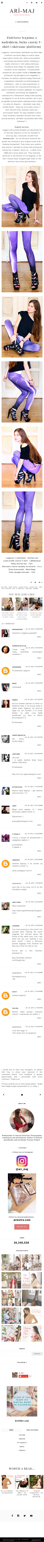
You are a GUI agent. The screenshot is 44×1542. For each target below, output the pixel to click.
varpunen (16, 754)
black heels (24, 587)
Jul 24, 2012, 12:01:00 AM (33, 805)
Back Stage (30, 569)
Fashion (8, 588)
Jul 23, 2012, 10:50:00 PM (33, 753)
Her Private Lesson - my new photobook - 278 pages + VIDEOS (8, 615)
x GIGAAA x (16, 834)
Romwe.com (35, 73)
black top (34, 587)
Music (22, 1446)
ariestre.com (22, 1220)
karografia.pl (36, 1540)
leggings (29, 588)
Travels (22, 1450)
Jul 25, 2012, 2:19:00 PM (33, 1008)
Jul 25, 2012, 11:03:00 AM (33, 991)
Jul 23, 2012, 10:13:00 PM (33, 737)
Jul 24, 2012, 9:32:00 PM (33, 925)
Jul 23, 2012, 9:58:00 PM (33, 683)
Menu (11, 1430)
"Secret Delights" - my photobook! (7, 1492)
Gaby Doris (16, 902)
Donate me (22, 1227)
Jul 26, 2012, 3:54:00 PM (33, 1026)
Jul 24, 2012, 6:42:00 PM (33, 902)
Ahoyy (14, 992)
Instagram (29, 1152)
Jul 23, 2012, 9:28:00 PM (33, 629)
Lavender (15, 926)
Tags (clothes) (32, 1430)
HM (14, 588)
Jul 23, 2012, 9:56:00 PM (33, 666)
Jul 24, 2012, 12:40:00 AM (33, 833)
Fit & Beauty (22, 1443)
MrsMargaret (17, 629)
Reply (39, 637)
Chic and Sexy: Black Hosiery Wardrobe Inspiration (36, 615)
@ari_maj (22, 1169)
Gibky (14, 806)
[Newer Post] (3, 1095)
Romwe (36, 588)
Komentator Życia (19, 646)
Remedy (15, 700)
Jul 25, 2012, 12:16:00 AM (33, 972)
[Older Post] (40, 1095)
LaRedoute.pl (35, 561)
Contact (22, 1148)
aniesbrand (16, 667)
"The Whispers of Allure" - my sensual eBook (22, 1493)
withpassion (17, 787)
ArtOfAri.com (22, 1421)
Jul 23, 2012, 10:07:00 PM (33, 699)
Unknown (16, 860)
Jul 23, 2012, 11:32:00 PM (33, 786)
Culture (22, 1435)
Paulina (15, 1008)
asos (6, 587)
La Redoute (20, 588)
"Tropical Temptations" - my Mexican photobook (36, 1493)
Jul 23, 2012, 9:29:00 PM (33, 648)
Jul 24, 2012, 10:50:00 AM (33, 859)
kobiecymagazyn (18, 735)
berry (14, 683)
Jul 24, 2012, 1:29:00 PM (33, 883)
